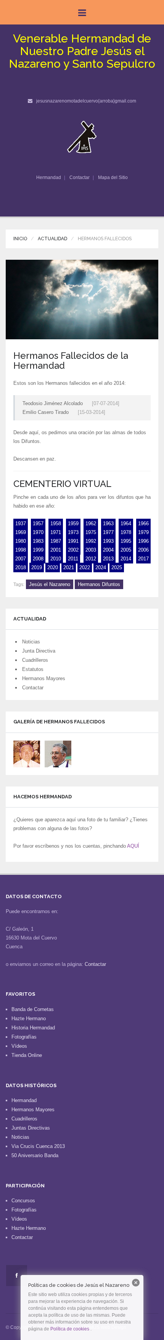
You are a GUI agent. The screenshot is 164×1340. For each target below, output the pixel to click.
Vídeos (19, 1046)
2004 (108, 550)
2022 (84, 567)
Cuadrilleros (35, 660)
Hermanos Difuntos (99, 584)
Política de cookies (69, 1329)
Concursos (23, 1200)
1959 (73, 523)
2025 (116, 567)
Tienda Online (26, 1055)
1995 (126, 541)
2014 (126, 559)
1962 (90, 523)
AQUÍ (133, 846)
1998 (20, 550)
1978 (126, 532)
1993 (108, 541)
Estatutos (32, 669)
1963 (108, 523)
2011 (73, 559)
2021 (68, 567)
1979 (143, 532)
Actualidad (52, 238)
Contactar (79, 177)
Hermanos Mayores (43, 678)
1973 (73, 532)
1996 (143, 541)
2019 (36, 567)
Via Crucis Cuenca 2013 (38, 1146)
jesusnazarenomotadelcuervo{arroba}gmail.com (86, 101)
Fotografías (24, 1037)
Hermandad (48, 177)
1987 (55, 541)
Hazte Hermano (28, 1018)
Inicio (20, 238)
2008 (38, 559)
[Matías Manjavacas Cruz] (26, 753)
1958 (55, 523)
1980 (20, 541)
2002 (73, 550)
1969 (20, 532)
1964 (126, 523)
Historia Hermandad (33, 1028)
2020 (52, 567)
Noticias (31, 642)
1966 (143, 523)
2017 (143, 559)
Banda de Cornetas (32, 1009)
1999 (38, 550)
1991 (73, 541)
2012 (90, 559)
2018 (20, 567)
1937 (20, 523)
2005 (126, 550)
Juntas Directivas (30, 1128)
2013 (108, 559)
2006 (143, 550)
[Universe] (82, 137)
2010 (55, 559)
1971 (55, 532)
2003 (90, 550)
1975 (90, 532)
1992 (90, 541)
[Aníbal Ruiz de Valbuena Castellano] (58, 753)
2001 (55, 550)
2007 (20, 559)
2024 (100, 567)
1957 (38, 523)
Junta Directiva (38, 651)
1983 (38, 541)
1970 (38, 532)
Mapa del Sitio (113, 177)
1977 (108, 532)
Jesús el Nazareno (49, 584)
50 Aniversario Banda (34, 1155)
